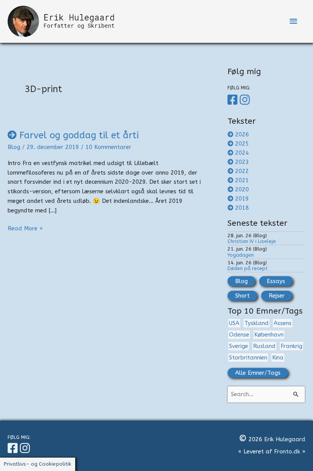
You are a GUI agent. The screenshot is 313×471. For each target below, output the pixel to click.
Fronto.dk (287, 451)
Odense (239, 334)
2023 (242, 162)
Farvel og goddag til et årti (79, 135)
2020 (242, 189)
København (269, 334)
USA (234, 323)
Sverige (238, 346)
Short (242, 295)
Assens (283, 323)
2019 (242, 198)
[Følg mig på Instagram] (246, 100)
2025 (242, 143)
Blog (14, 147)
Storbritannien (248, 357)
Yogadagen (240, 255)
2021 (242, 180)
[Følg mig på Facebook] (233, 100)
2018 (242, 207)
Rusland (264, 346)
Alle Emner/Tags (258, 372)
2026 (242, 134)
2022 (242, 171)
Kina (278, 357)
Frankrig (291, 346)
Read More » (25, 229)
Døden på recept (247, 268)
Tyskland (256, 323)
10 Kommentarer (108, 147)
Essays (276, 281)
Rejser (277, 295)
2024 (242, 152)
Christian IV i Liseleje (251, 241)
